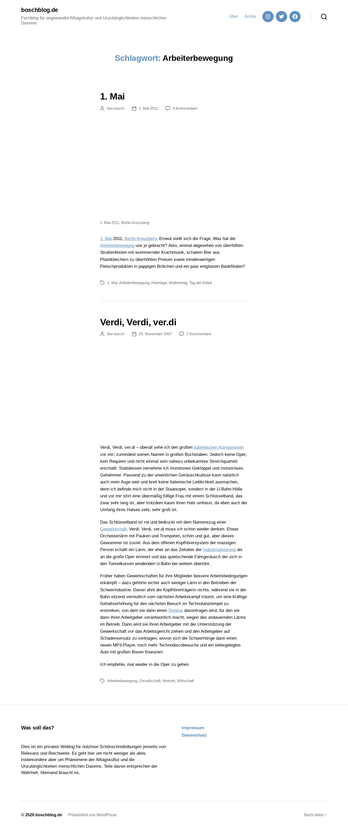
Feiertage (159, 282)
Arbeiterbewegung (117, 245)
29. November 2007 (155, 334)
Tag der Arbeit (200, 282)
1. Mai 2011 (148, 108)
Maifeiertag (178, 282)
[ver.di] (174, 391)
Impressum (193, 727)
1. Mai (112, 96)
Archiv (250, 16)
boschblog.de (39, 10)
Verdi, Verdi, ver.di (138, 322)
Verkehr (168, 681)
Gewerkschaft (113, 529)
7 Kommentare (198, 334)
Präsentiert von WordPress (92, 815)
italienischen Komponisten (219, 447)
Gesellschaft (149, 681)
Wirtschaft (185, 681)
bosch (119, 108)
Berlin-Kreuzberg (141, 238)
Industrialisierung (219, 549)
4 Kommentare (185, 108)
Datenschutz (194, 735)
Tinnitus (175, 610)
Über (233, 16)
